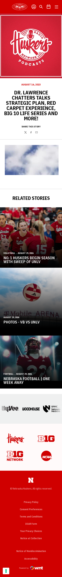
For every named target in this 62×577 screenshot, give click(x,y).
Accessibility (31, 558)
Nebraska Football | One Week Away (26, 380)
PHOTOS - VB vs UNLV (21, 321)
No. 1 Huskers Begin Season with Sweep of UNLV (29, 259)
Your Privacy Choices (31, 531)
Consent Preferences (31, 509)
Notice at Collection (31, 538)
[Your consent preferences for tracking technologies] (6, 571)
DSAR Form (31, 523)
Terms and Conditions (31, 516)
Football (8, 374)
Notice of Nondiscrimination (31, 551)
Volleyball (9, 253)
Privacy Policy (31, 502)
